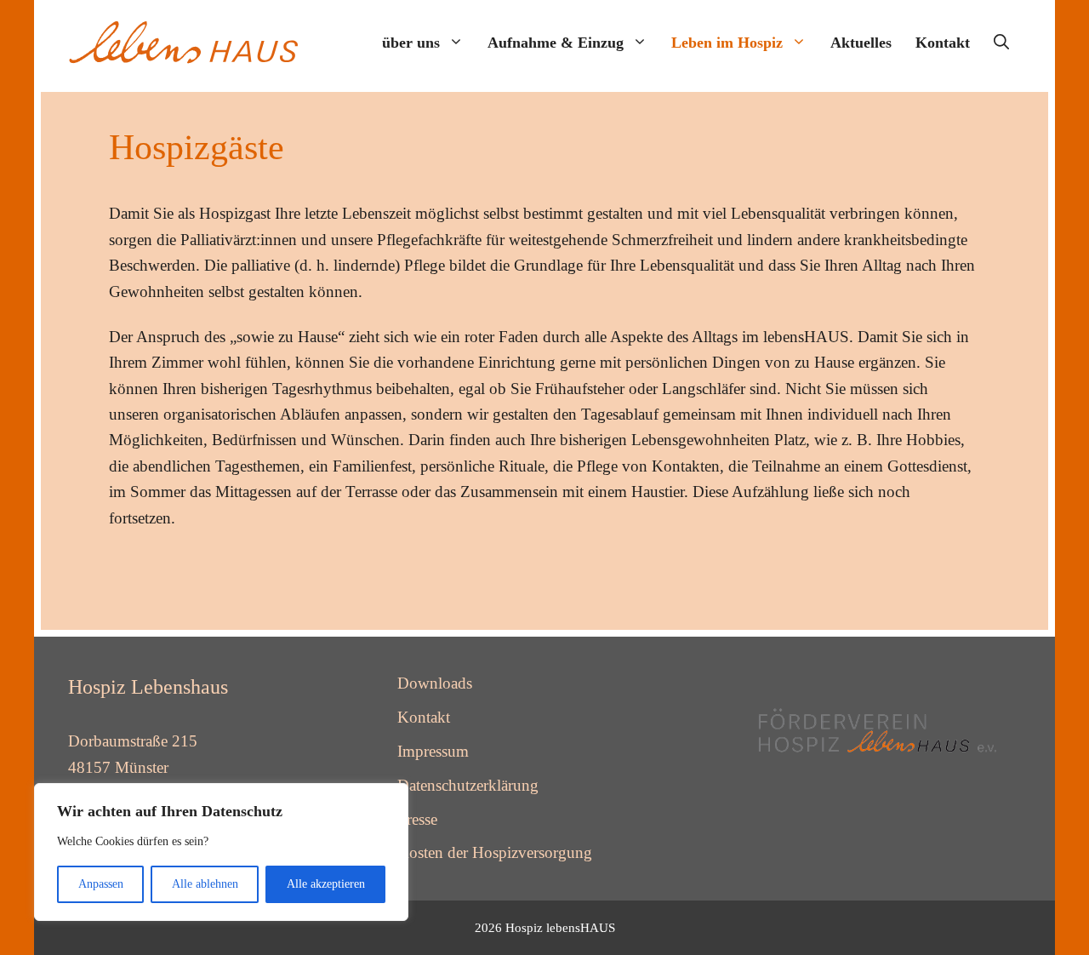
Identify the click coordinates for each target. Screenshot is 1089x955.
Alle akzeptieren (326, 884)
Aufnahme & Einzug (555, 42)
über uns (411, 42)
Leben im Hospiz (727, 42)
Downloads (434, 683)
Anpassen (100, 884)
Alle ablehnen (205, 884)
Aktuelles (861, 42)
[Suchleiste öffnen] (1001, 42)
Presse (417, 819)
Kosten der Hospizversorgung (494, 852)
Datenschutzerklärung (468, 785)
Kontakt (942, 42)
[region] (221, 852)
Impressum (433, 751)
